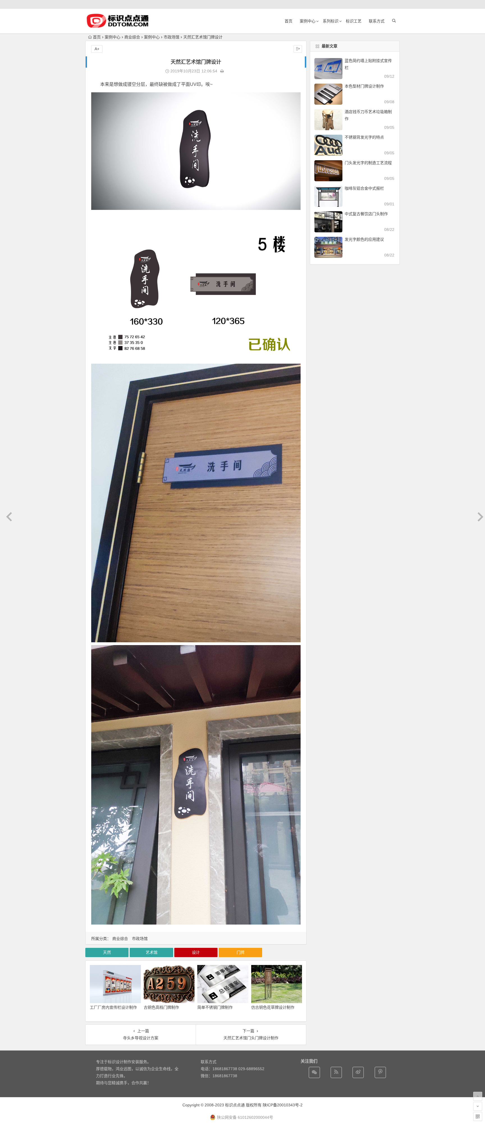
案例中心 (307, 21)
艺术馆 (151, 952)
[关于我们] (358, 1072)
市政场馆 (171, 37)
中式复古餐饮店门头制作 (366, 214)
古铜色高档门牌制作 (161, 1007)
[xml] (380, 1072)
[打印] (222, 71)
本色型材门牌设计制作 (364, 86)
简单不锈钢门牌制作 (215, 1007)
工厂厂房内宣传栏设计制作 (113, 1007)
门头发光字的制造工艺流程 (368, 162)
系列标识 (330, 21)
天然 (107, 952)
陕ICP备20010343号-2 (283, 1105)
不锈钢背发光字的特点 (364, 137)
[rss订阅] (336, 1072)
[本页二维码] (477, 1116)
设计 (196, 952)
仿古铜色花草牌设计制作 (272, 1007)
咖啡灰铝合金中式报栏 (364, 188)
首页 (288, 21)
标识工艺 (354, 21)
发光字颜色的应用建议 (364, 239)
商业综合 (132, 37)
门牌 (240, 952)
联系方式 (377, 21)
